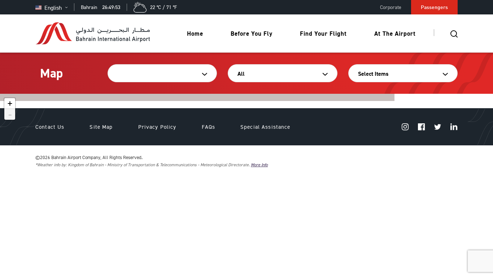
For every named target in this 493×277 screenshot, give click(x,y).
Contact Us (49, 126)
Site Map (101, 126)
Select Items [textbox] (373, 74)
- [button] (10, 114)
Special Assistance (265, 126)
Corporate (390, 7)
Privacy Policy (157, 126)
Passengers (434, 7)
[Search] (454, 34)
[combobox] (159, 74)
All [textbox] (241, 74)
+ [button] (10, 103)
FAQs (208, 126)
